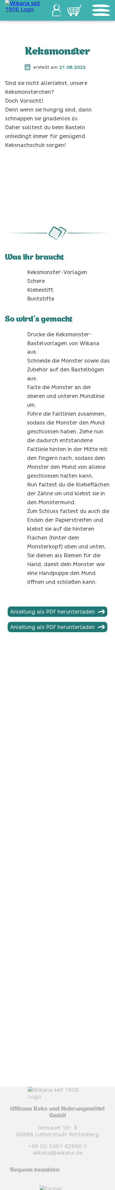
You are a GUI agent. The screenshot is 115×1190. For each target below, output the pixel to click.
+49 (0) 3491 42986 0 (57, 1146)
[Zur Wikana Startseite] (23, 6)
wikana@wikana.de (58, 1153)
